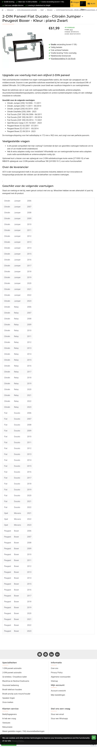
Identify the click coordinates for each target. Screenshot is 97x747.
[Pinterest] (45, 654)
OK (94, 737)
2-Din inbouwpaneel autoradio (27, 10)
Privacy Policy (17, 741)
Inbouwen (10, 10)
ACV (71, 30)
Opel (42, 10)
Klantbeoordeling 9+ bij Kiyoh (63, 59)
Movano (49, 10)
